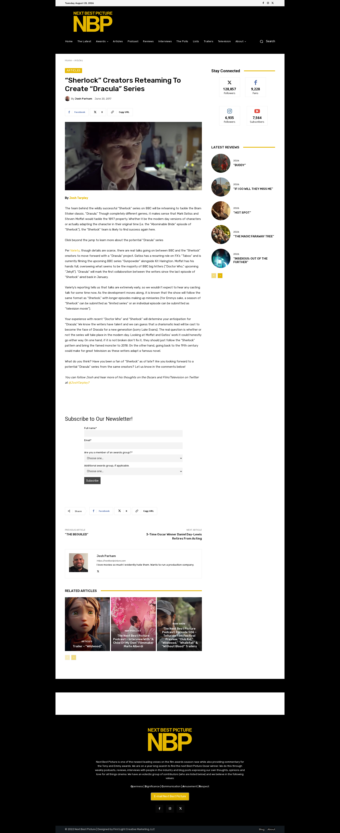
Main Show (179, 624)
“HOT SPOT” (242, 212)
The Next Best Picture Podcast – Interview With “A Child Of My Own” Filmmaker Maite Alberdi (133, 641)
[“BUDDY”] (220, 163)
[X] (272, 3)
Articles (78, 60)
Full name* (90, 428)
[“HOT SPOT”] (220, 210)
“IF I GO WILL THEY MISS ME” (253, 189)
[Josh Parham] (68, 98)
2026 (236, 161)
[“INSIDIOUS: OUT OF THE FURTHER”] (220, 258)
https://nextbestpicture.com (111, 561)
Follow (229, 80)
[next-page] (73, 657)
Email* (87, 440)
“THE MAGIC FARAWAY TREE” (253, 236)
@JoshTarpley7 (78, 382)
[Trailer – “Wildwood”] (87, 624)
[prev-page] (67, 657)
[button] (266, 41)
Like (255, 80)
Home (68, 60)
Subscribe (257, 109)
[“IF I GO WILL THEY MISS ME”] (220, 187)
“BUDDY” (239, 165)
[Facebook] (263, 3)
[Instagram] (268, 3)
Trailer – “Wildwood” (87, 646)
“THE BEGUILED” (76, 534)
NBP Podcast (133, 631)
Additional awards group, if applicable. (106, 465)
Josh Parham (83, 98)
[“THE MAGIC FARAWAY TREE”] (220, 234)
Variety (74, 250)
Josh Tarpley (78, 198)
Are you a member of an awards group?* (108, 452)
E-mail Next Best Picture (170, 796)
